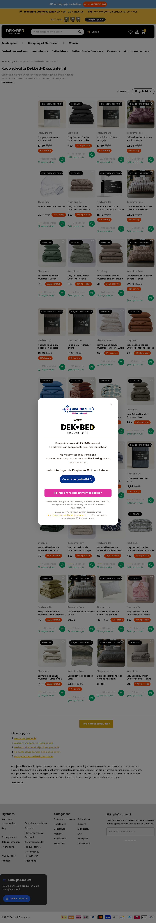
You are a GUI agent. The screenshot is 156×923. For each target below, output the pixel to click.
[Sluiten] (111, 405)
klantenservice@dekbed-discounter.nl (67, 515)
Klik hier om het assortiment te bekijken (78, 493)
